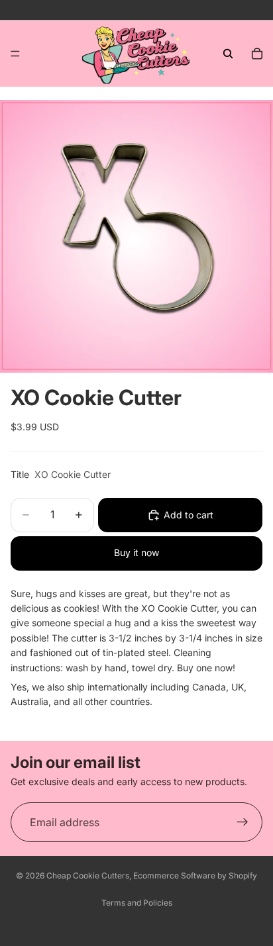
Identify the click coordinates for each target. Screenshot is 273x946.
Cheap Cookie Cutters (87, 875)
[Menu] (15, 53)
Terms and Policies (136, 903)
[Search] (228, 53)
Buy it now (136, 552)
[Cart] (257, 53)
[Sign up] (242, 822)
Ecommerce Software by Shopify (195, 875)
